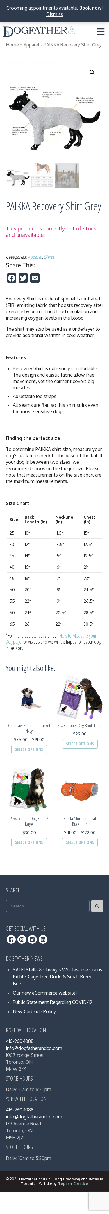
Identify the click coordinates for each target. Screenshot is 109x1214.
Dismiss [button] (54, 14)
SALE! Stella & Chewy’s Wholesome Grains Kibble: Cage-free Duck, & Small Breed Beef (57, 976)
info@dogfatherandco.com (34, 1048)
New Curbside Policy (34, 1011)
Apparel (31, 45)
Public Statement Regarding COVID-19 (52, 1002)
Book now (90, 8)
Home (12, 45)
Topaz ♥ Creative (73, 1183)
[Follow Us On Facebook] (11, 939)
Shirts (49, 257)
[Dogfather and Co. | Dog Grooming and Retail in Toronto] (39, 32)
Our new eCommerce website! (45, 993)
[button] (92, 72)
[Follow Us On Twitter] (32, 939)
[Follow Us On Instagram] (21, 939)
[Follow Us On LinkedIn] (43, 939)
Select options (29, 749)
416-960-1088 (19, 1041)
